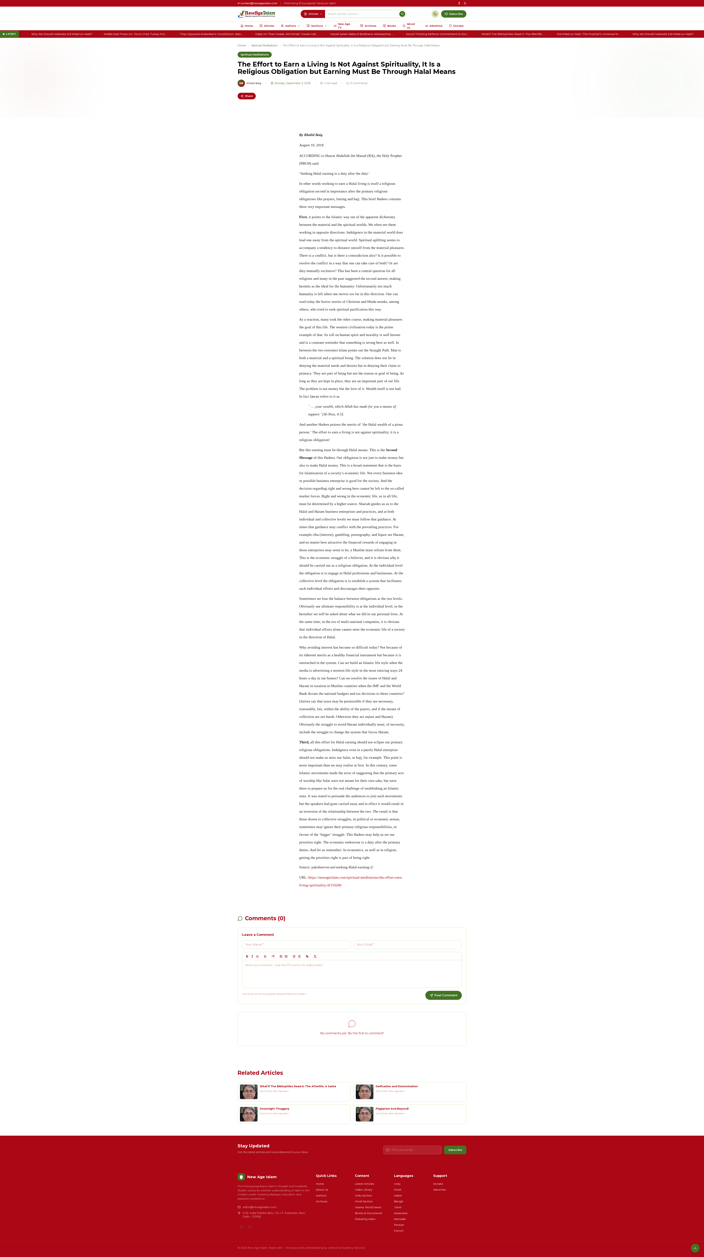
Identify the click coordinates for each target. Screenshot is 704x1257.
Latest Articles (364, 1184)
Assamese (401, 1213)
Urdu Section (363, 1195)
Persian (399, 1225)
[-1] (281, 956)
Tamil (397, 1207)
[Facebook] (241, 1226)
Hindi (397, 1189)
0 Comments (358, 83)
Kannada (400, 1219)
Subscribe (455, 1150)
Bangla (398, 1201)
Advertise (439, 1189)
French (399, 1230)
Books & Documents (368, 1213)
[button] (265, 956)
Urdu (397, 1184)
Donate (438, 1184)
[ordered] (294, 956)
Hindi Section (364, 1201)
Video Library (363, 1189)
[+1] (286, 956)
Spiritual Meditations (264, 45)
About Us (322, 1189)
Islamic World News (368, 1207)
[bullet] (299, 956)
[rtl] (273, 956)
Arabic (398, 1195)
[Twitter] (250, 1226)
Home (242, 45)
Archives (321, 1201)
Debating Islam (365, 1219)
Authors (321, 1195)
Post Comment (445, 995)
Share (249, 96)
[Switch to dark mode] (435, 14)
